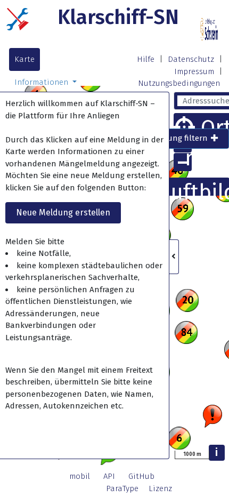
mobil (79, 476)
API (109, 476)
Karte (24, 59)
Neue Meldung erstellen (63, 212)
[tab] (172, 138)
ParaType (122, 488)
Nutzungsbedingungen (179, 83)
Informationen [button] (42, 82)
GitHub (141, 476)
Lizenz (160, 488)
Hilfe (145, 59)
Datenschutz (191, 59)
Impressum (194, 71)
